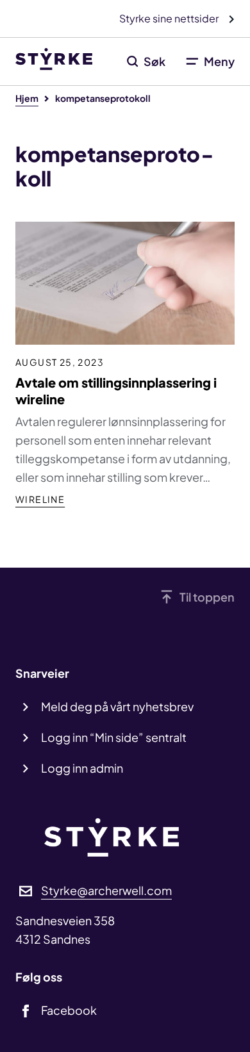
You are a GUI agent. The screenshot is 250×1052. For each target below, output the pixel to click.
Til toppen (207, 596)
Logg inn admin (82, 767)
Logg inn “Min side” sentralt (114, 737)
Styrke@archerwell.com (106, 890)
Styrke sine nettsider (170, 18)
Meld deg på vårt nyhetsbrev (117, 706)
